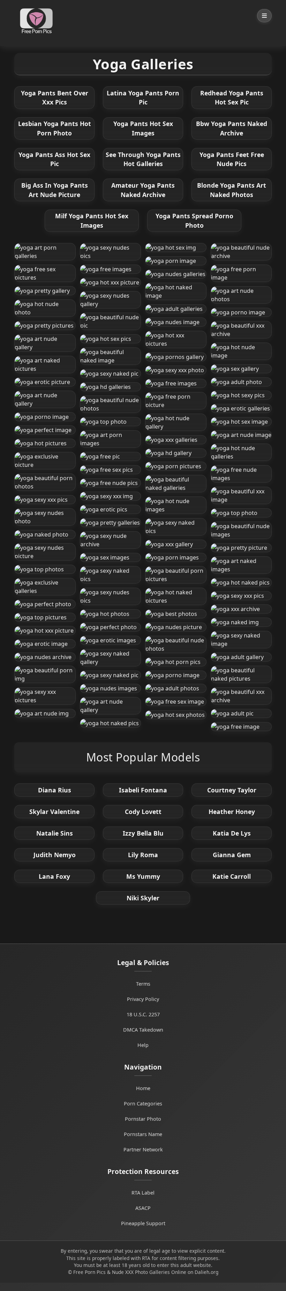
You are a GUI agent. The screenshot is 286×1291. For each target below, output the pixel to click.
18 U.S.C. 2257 (143, 1014)
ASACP (143, 1208)
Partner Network (143, 1149)
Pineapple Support (143, 1223)
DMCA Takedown (143, 1029)
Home (143, 1088)
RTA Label (143, 1192)
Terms (143, 983)
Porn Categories (143, 1103)
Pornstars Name (143, 1134)
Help (143, 1045)
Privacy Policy (143, 999)
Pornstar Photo (143, 1119)
